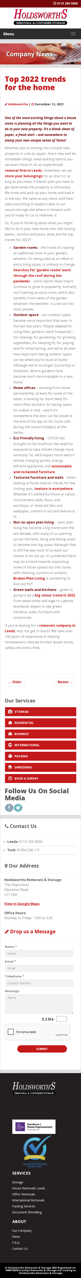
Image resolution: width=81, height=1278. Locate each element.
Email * (10, 961)
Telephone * (14, 976)
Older (15, 682)
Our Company (22, 1231)
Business (21, 734)
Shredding (23, 767)
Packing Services (23, 1206)
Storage (21, 712)
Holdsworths (18, 104)
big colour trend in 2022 (55, 595)
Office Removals (23, 1194)
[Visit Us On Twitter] (18, 807)
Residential (24, 723)
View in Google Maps (22, 904)
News (16, 1237)
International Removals (28, 1200)
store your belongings (24, 176)
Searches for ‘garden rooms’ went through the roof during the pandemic (42, 275)
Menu (8, 33)
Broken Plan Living (29, 578)
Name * (11, 947)
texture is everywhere (53, 488)
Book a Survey (26, 778)
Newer (65, 682)
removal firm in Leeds (23, 170)
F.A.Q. (16, 1243)
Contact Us (20, 1249)
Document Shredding (27, 1212)
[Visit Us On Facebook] (9, 807)
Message (12, 991)
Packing (21, 756)
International (27, 745)
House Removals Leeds (28, 1188)
